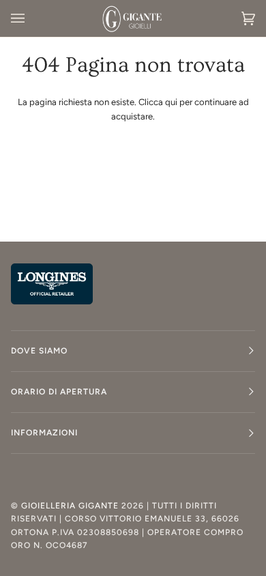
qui (171, 102)
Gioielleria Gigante (71, 505)
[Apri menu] (31, 18)
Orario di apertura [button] (59, 392)
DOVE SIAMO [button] (39, 351)
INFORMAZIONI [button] (44, 432)
